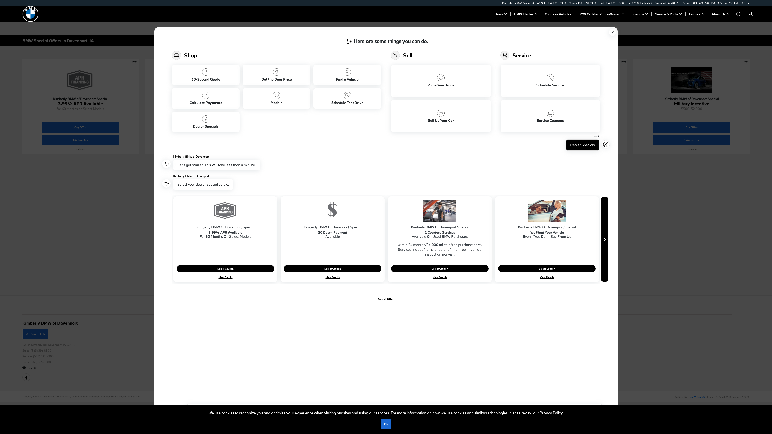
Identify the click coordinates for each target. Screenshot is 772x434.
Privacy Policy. (552, 412)
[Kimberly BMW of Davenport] (56, 13)
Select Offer (386, 299)
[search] (751, 14)
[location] (629, 3)
